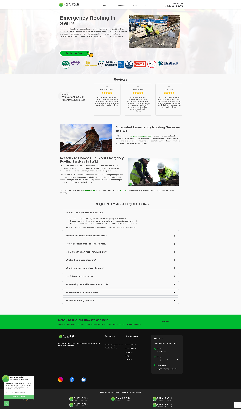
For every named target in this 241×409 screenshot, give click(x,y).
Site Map (128, 359)
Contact (147, 6)
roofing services (88, 190)
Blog (135, 6)
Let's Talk (165, 322)
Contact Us (129, 352)
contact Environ (123, 190)
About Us (105, 6)
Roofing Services (111, 348)
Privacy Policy (130, 348)
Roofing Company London (114, 345)
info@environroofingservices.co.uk (167, 360)
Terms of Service (131, 345)
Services (120, 6)
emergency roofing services (140, 136)
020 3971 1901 (175, 6)
